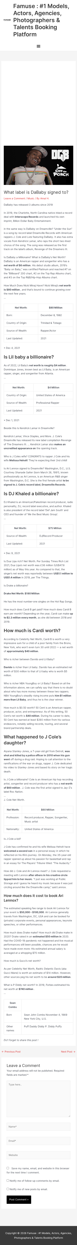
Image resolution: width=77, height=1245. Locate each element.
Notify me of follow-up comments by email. (34, 1180)
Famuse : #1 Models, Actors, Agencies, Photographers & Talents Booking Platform (41, 20)
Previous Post (11, 1052)
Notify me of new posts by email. (29, 1189)
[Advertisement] (38, 105)
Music (30, 198)
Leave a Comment (14, 198)
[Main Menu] (38, 46)
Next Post (68, 1052)
